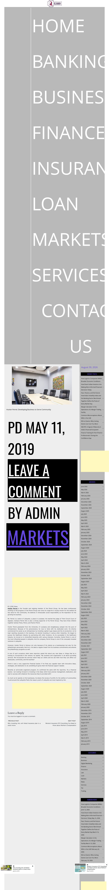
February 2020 (85, 704)
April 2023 (84, 591)
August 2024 (85, 548)
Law (82, 773)
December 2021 (86, 640)
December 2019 (86, 710)
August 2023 (85, 581)
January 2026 (85, 499)
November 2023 (86, 572)
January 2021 (85, 673)
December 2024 (86, 535)
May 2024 (84, 557)
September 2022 (86, 612)
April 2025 (84, 523)
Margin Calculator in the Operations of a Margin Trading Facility (91, 409)
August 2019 (85, 723)
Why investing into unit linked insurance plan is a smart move (21, 868)
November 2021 (86, 643)
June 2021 (84, 658)
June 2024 (84, 554)
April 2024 (84, 560)
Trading (83, 791)
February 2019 (85, 741)
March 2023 (85, 594)
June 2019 (84, 729)
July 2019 (84, 726)
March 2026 (85, 493)
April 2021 (84, 664)
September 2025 (86, 508)
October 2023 (85, 575)
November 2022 (86, 606)
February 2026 (85, 496)
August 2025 (85, 511)
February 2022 (85, 634)
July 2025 (84, 514)
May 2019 (84, 732)
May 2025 (84, 520)
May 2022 (84, 624)
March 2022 (85, 631)
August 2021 (85, 652)
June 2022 (84, 621)
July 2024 (84, 551)
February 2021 (85, 670)
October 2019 (85, 716)
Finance (68, 132)
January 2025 (85, 532)
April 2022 (84, 627)
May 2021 (84, 661)
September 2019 (86, 719)
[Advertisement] (42, 590)
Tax (82, 788)
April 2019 (84, 735)
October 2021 (85, 646)
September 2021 (86, 649)
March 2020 (85, 701)
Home (58, 25)
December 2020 (86, 677)
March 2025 (85, 526)
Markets (38, 537)
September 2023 (86, 578)
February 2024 (85, 566)
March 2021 (85, 667)
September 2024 (86, 545)
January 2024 (85, 569)
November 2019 (86, 713)
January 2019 (85, 744)
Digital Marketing (86, 763)
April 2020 (84, 698)
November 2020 (86, 680)
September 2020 (86, 686)
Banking (83, 757)
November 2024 (86, 539)
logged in (19, 716)
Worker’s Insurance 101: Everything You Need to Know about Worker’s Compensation (97, 868)
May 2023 (84, 588)
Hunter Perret (12, 608)
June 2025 (84, 517)
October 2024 (85, 542)
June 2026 (84, 486)
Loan (55, 203)
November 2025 (86, 505)
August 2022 (85, 615)
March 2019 (85, 738)
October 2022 (85, 609)
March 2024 (85, 563)
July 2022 (84, 618)
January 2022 (85, 637)
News (83, 782)
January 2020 (85, 707)
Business (84, 760)
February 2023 (85, 597)
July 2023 (84, 585)
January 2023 (85, 600)
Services (83, 785)
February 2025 (85, 529)
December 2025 (86, 502)
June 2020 (84, 695)
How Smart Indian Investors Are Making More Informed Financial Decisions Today (91, 387)
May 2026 (84, 489)
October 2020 (85, 683)
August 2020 (85, 689)
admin (42, 512)
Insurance (84, 769)
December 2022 (86, 603)
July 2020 (84, 692)
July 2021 (84, 655)
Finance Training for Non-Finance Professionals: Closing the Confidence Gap (91, 435)
